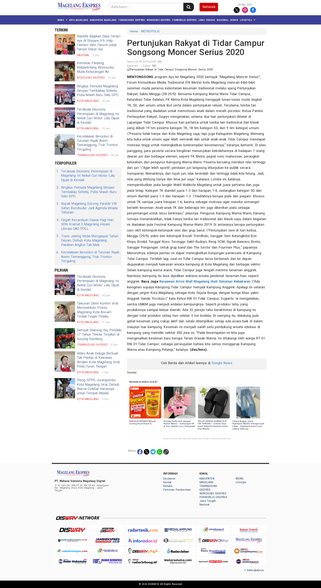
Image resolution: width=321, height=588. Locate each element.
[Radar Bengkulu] (107, 561)
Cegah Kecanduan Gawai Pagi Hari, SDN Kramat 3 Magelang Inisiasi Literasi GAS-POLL (85, 224)
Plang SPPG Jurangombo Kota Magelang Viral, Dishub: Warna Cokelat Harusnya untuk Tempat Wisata (98, 387)
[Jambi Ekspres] (107, 540)
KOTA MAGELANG (78, 20)
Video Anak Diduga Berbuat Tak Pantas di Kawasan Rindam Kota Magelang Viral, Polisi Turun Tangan (98, 360)
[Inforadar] (143, 540)
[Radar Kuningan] (72, 551)
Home (134, 31)
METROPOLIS (150, 31)
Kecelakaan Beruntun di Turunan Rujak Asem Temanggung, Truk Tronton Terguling (97, 143)
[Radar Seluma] (178, 561)
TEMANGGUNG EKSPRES (131, 20)
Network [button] (209, 6)
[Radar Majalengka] (107, 551)
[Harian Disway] (107, 530)
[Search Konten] (189, 7)
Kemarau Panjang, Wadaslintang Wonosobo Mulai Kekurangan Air (95, 67)
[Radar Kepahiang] (213, 551)
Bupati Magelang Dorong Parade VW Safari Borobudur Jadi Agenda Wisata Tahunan (87, 208)
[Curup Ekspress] (249, 551)
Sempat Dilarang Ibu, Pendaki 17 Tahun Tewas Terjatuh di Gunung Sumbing (99, 334)
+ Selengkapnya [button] (254, 570)
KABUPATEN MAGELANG (103, 20)
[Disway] (72, 530)
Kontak (167, 482)
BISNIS (234, 20)
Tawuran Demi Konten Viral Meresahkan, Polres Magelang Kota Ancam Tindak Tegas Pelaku (97, 310)
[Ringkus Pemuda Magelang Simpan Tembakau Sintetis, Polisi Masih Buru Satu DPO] (65, 94)
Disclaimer (169, 479)
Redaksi (167, 486)
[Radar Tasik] (143, 530)
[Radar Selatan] (249, 561)
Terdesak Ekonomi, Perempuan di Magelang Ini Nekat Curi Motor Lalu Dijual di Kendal (98, 116)
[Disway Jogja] (143, 551)
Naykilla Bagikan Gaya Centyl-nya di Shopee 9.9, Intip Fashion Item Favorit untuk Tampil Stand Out (99, 43)
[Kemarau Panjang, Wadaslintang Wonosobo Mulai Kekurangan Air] (65, 71)
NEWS (60, 20)
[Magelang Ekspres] (249, 540)
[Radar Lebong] (143, 561)
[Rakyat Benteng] (213, 561)
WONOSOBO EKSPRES (158, 20)
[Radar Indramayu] (213, 530)
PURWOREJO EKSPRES (184, 20)
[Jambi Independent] (72, 540)
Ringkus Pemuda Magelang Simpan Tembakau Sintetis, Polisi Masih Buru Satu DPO (98, 91)
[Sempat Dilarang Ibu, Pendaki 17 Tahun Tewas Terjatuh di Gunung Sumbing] (65, 338)
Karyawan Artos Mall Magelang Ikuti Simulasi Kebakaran (204, 281)
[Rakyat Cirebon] (249, 530)
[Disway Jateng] (213, 540)
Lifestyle (246, 20)
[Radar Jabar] (178, 551)
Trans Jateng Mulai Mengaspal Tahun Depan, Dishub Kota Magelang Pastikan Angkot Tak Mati (87, 240)
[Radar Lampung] (178, 540)
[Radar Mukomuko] (72, 561)
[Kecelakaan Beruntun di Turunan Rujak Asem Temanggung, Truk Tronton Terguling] (65, 144)
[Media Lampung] (178, 530)
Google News (222, 363)
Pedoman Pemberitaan (177, 490)
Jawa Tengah (206, 20)
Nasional (222, 20)
